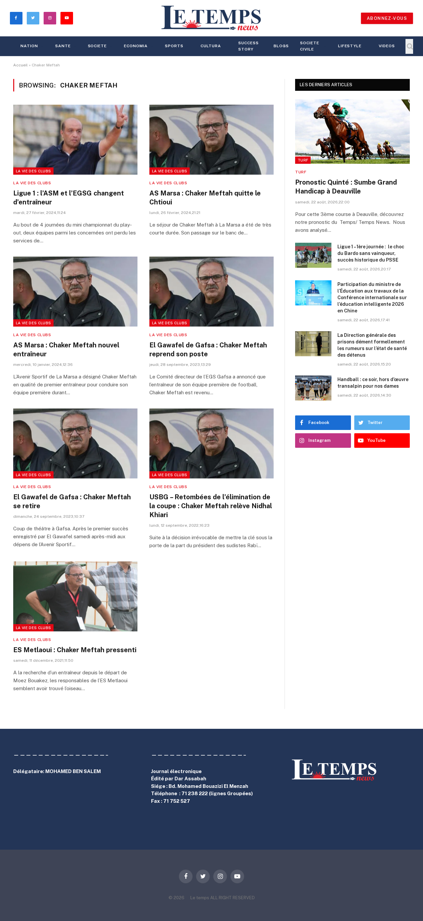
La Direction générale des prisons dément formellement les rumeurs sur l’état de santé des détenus (372, 345)
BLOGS (281, 46)
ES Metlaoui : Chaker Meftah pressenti (74, 650)
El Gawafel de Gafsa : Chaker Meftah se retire (72, 501)
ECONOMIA (136, 46)
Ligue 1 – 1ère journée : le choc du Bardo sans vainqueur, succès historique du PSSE (370, 253)
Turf (303, 160)
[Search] (409, 46)
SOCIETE (97, 46)
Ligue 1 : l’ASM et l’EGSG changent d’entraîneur (68, 197)
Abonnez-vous (387, 18)
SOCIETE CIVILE (309, 46)
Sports (174, 46)
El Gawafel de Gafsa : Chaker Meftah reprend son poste (208, 349)
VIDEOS (387, 46)
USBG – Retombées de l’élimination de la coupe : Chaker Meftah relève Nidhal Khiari (210, 506)
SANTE (63, 46)
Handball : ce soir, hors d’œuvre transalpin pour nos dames (372, 383)
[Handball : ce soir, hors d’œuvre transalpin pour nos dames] (313, 388)
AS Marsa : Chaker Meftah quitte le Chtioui (205, 197)
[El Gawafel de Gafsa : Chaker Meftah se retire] (75, 443)
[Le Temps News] (211, 18)
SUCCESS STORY (248, 46)
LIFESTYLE (350, 46)
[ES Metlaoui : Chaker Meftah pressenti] (75, 596)
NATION (29, 46)
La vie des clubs (33, 171)
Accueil (20, 65)
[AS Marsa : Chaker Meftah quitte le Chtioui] (211, 140)
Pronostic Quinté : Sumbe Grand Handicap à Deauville (346, 186)
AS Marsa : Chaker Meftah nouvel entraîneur (66, 349)
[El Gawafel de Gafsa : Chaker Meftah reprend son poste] (211, 292)
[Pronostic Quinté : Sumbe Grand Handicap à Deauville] (352, 131)
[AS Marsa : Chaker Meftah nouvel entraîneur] (75, 292)
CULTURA (211, 46)
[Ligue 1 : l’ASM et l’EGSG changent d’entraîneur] (75, 140)
